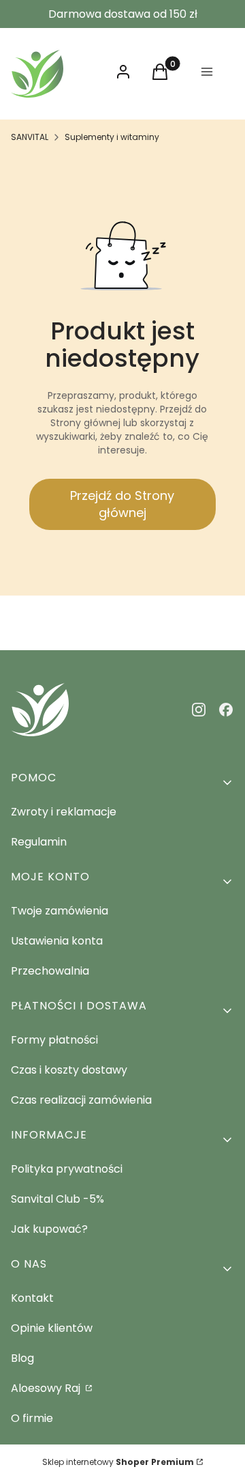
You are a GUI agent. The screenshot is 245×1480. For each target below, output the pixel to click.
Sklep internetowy (118, 1462)
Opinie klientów (52, 1328)
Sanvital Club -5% (57, 1199)
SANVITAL (29, 137)
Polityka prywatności (66, 1169)
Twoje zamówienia (59, 911)
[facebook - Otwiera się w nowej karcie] (226, 709)
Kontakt (32, 1298)
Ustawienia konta (57, 941)
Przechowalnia (50, 971)
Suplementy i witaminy (112, 137)
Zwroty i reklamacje (63, 812)
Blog (22, 1358)
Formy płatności (54, 1040)
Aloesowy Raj (47, 1388)
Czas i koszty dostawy (69, 1070)
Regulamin (39, 842)
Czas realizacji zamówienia (81, 1100)
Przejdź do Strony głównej (122, 504)
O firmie (32, 1418)
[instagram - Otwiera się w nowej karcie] (199, 709)
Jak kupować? (49, 1229)
